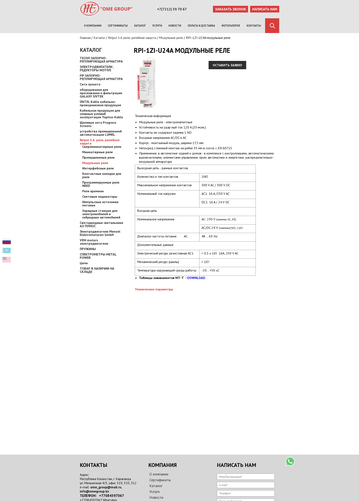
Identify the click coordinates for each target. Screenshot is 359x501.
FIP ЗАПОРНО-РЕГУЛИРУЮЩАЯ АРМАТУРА (101, 77)
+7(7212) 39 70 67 (172, 9)
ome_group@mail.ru (105, 487)
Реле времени (93, 191)
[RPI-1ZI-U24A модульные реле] (146, 107)
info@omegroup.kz (94, 491)
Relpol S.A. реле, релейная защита (132, 38)
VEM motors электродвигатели (94, 242)
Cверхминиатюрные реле (101, 146)
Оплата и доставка (201, 25)
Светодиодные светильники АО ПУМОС (101, 224)
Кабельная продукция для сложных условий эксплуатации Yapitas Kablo (101, 113)
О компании (92, 25)
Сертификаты (118, 25)
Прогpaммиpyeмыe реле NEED (100, 184)
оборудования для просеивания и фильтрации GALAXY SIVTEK (101, 93)
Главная (85, 38)
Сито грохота (90, 84)
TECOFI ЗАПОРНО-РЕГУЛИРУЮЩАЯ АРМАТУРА (101, 59)
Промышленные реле (98, 157)
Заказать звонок (230, 9)
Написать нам (264, 9)
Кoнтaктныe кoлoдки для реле (101, 175)
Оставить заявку (227, 65)
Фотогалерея (230, 25)
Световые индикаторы (99, 196)
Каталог (140, 25)
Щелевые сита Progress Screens (98, 124)
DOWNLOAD (196, 278)
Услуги (157, 25)
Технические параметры (154, 289)
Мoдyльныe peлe (171, 38)
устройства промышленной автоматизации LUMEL (101, 133)
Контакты (254, 25)
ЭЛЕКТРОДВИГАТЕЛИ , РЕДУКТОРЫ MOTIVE (97, 68)
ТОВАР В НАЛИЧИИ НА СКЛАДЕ (97, 270)
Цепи (84, 263)
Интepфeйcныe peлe (98, 168)
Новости (174, 25)
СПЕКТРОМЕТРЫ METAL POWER (98, 256)
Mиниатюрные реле (97, 152)
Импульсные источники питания (100, 203)
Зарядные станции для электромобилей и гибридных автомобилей (101, 214)
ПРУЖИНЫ (88, 249)
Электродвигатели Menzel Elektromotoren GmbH (100, 233)
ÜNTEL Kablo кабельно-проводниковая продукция (100, 103)
